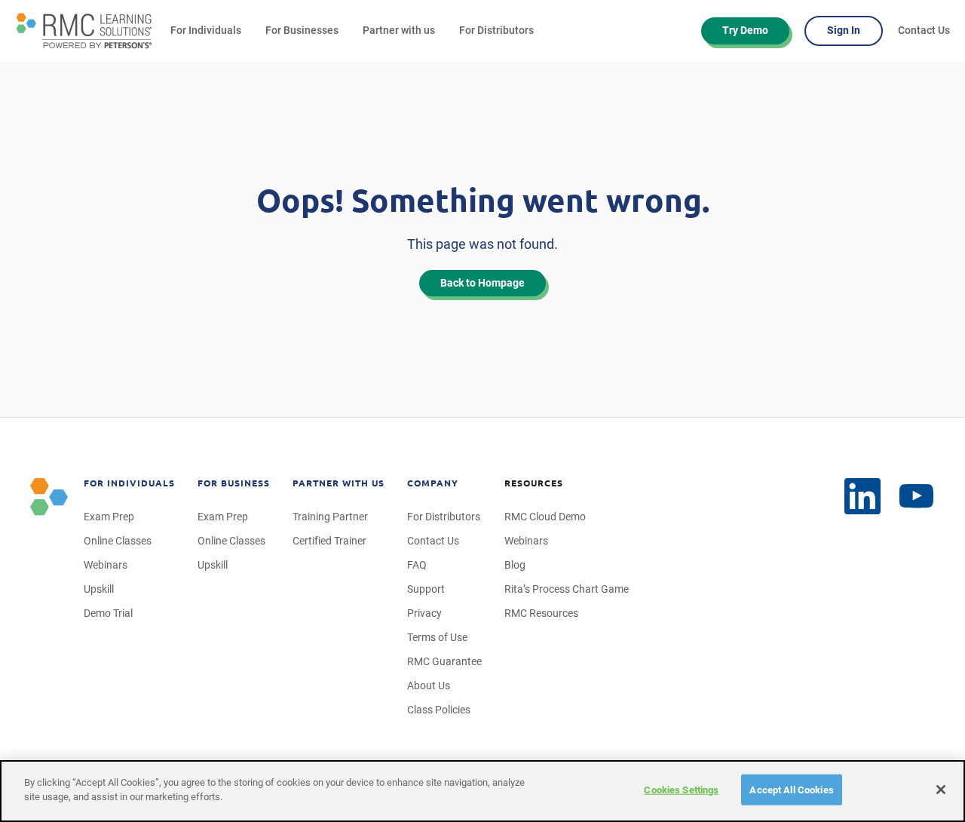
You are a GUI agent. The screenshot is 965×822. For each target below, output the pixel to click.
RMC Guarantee (444, 661)
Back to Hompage (482, 283)
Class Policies (438, 710)
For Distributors (496, 30)
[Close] (940, 789)
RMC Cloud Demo (545, 517)
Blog (514, 565)
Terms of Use (437, 637)
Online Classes (118, 541)
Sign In (843, 30)
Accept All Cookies (791, 790)
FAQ (417, 565)
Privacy (424, 613)
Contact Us (924, 30)
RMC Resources (541, 613)
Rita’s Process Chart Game (566, 589)
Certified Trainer (329, 541)
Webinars (105, 565)
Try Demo (745, 30)
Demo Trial (108, 613)
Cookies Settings (681, 790)
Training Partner (330, 517)
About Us (428, 685)
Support (426, 589)
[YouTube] (917, 496)
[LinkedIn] (862, 496)
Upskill (99, 589)
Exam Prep (109, 517)
